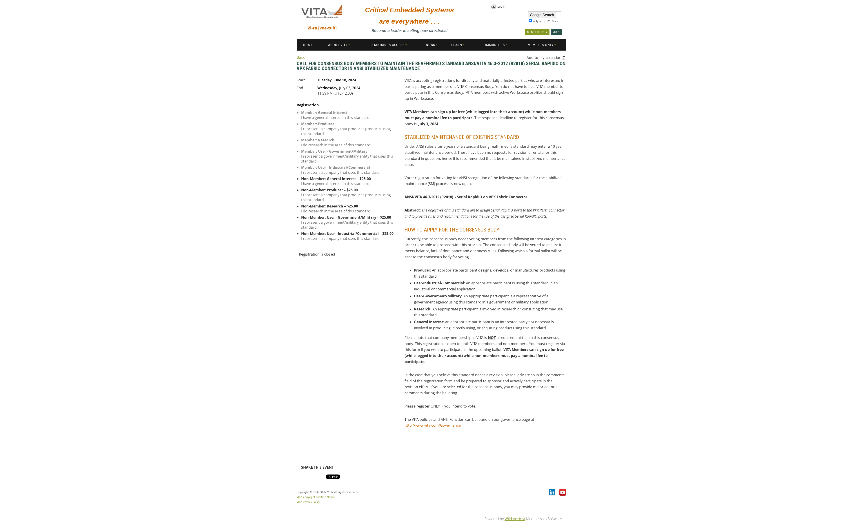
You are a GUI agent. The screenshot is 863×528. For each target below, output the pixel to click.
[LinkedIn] (552, 492)
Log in (501, 6)
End (300, 87)
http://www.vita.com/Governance (433, 425)
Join (556, 32)
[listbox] (546, 57)
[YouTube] (562, 492)
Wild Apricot (515, 518)
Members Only (537, 32)
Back (301, 57)
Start (301, 80)
